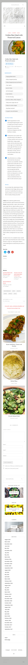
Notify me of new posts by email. (12, 468)
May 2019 (7, 590)
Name (4, 444)
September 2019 (9, 583)
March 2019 (7, 592)
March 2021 (7, 557)
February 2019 (8, 594)
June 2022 (7, 546)
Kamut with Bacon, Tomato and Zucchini (14, 345)
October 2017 (8, 627)
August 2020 (7, 570)
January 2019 (8, 596)
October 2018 (8, 603)
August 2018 (7, 607)
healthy (18, 291)
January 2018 (8, 620)
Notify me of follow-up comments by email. (14, 466)
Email (4, 450)
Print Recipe (10, 63)
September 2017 (9, 629)
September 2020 (9, 568)
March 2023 (7, 541)
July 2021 (7, 552)
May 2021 (7, 555)
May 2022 (7, 548)
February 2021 (8, 559)
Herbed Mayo (14, 381)
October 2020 (8, 565)
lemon (5, 293)
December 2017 (8, 622)
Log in (6, 637)
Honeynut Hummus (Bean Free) (13, 308)
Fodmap (14, 32)
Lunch (9, 32)
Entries (7, 639)
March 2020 (7, 579)
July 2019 (7, 587)
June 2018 (7, 609)
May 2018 (7, 611)
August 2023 (7, 539)
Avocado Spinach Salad (14, 416)
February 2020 (8, 581)
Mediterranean (7, 291)
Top (23, 662)
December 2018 (8, 598)
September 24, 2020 (7, 299)
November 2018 (8, 600)
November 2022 (8, 544)
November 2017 (8, 624)
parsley (10, 293)
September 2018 (9, 605)
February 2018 (8, 618)
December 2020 (8, 561)
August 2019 (7, 585)
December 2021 (8, 550)
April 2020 (7, 576)
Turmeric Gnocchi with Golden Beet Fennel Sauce (18, 274)
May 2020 (7, 574)
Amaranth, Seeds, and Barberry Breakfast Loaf (14, 306)
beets (14, 291)
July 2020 (7, 572)
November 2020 (8, 563)
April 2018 (7, 614)
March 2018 (7, 616)
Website (4, 455)
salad (15, 293)
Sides (18, 32)
